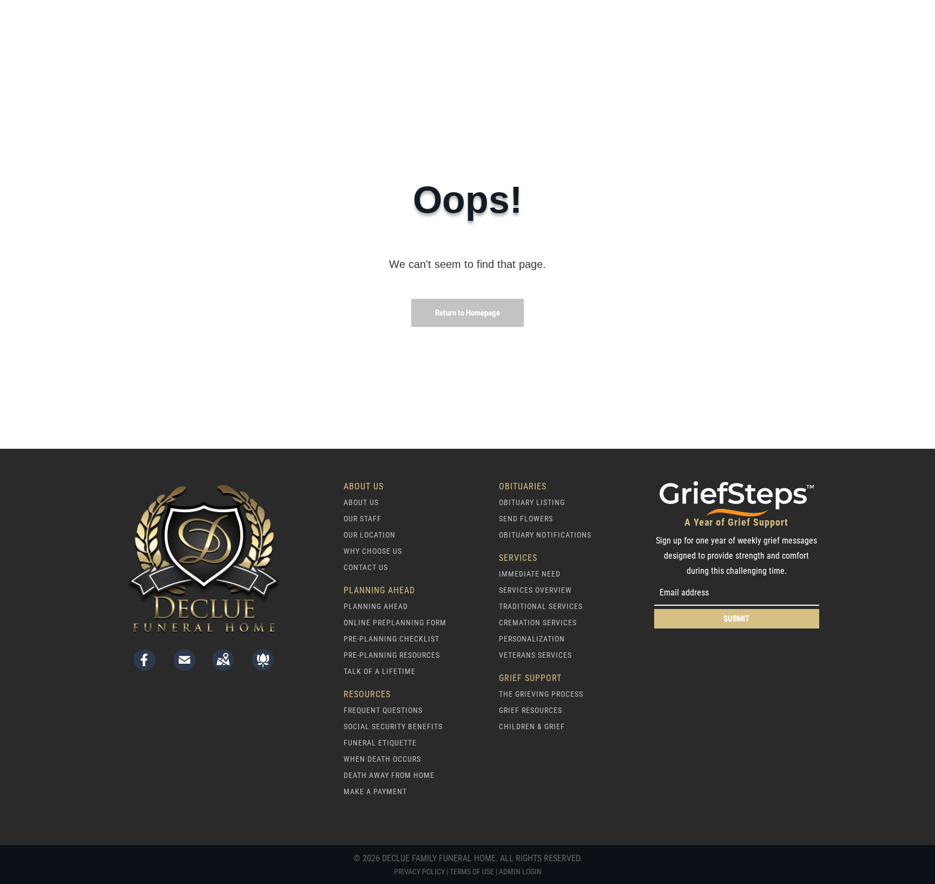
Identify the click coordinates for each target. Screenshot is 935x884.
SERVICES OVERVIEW (535, 590)
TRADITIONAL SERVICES (541, 606)
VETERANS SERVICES (535, 655)
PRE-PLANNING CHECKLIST (391, 638)
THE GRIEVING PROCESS (541, 694)
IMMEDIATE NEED (530, 573)
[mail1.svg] (184, 666)
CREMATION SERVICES (538, 622)
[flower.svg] (263, 666)
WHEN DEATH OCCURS (382, 759)
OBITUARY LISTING (532, 502)
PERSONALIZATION (532, 638)
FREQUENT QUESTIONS (383, 710)
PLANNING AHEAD (376, 606)
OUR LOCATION (370, 535)
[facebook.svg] (144, 666)
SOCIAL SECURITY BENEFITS (393, 726)
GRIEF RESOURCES (530, 710)
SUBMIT (736, 619)
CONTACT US (366, 567)
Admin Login (520, 871)
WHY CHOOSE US (373, 551)
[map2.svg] (223, 666)
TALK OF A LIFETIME (380, 671)
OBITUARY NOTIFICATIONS (545, 535)
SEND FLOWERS (526, 518)
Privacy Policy (419, 871)
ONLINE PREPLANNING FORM (395, 622)
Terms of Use (472, 871)
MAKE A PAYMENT (375, 791)
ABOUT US (361, 502)
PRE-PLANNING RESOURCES (392, 655)
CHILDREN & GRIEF (532, 726)
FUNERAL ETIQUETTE (380, 742)
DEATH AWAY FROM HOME (389, 775)
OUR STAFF (362, 518)
